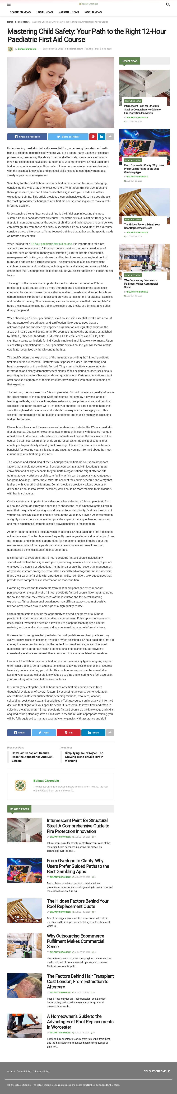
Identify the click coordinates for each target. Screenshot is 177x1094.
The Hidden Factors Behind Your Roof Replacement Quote (77, 903)
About (10, 1071)
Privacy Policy (42, 1071)
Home (10, 21)
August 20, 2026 (82, 877)
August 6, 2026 (81, 992)
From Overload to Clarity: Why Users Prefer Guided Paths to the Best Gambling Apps (78, 866)
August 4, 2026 (81, 1032)
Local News (44, 12)
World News (93, 12)
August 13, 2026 (82, 952)
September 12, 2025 (53, 48)
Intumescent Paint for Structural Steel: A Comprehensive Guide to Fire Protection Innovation (78, 825)
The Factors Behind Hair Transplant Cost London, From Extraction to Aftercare (80, 981)
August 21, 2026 (82, 836)
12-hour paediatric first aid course (51, 244)
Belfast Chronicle (27, 48)
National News (69, 12)
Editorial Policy (24, 1071)
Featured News (20, 12)
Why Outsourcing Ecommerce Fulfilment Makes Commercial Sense (75, 941)
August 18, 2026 (82, 911)
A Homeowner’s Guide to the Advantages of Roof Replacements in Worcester (80, 1021)
